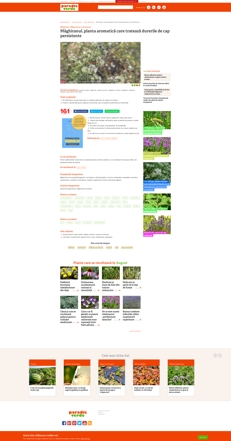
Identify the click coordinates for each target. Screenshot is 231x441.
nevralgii (104, 202)
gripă (95, 206)
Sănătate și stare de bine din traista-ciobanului (111, 286)
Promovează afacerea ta (127, 1)
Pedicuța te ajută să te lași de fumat (130, 285)
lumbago (136, 206)
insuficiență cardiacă (66, 206)
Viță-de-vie (83, 1)
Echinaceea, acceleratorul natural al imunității (88, 286)
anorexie (125, 198)
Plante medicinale (89, 22)
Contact (143, 1)
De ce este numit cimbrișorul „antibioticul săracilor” (110, 315)
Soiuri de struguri (107, 364)
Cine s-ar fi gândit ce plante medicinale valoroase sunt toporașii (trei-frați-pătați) (89, 318)
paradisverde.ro (65, 22)
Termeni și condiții (103, 411)
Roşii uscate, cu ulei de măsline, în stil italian (143, 389)
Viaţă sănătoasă (76, 22)
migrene (63, 202)
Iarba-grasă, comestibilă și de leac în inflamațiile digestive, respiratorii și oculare (157, 92)
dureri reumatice (127, 247)
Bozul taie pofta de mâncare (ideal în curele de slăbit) (156, 84)
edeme (77, 206)
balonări (107, 198)
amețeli (80, 202)
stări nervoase (135, 198)
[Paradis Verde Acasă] (69, 7)
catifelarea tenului (99, 222)
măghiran (71, 247)
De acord (203, 437)
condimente (81, 247)
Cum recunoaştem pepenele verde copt (42, 389)
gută (70, 210)
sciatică (63, 210)
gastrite (90, 198)
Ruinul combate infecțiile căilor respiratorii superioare (131, 315)
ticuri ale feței (87, 222)
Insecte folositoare (73, 364)
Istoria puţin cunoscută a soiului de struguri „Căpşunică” (110, 390)
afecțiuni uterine (115, 202)
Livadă (72, 1)
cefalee (96, 202)
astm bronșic (87, 206)
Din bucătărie (140, 364)
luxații (77, 222)
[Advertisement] (115, 16)
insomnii (72, 202)
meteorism (115, 198)
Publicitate (101, 414)
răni (62, 222)
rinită (119, 206)
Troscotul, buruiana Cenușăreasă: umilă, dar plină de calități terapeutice (155, 100)
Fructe (33, 364)
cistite (125, 202)
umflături (70, 222)
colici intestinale (79, 198)
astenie (88, 202)
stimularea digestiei (66, 198)
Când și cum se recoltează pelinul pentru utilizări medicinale (68, 317)
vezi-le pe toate (135, 331)
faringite (111, 206)
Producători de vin (105, 1)
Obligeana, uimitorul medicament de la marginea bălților (154, 130)
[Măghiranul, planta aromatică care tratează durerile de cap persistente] (100, 63)
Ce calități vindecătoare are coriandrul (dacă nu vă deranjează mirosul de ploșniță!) (156, 185)
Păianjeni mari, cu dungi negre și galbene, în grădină (76, 389)
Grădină (64, 1)
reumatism (127, 206)
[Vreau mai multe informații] (72, 133)
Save (64, 81)
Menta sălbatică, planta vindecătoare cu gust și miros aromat (155, 77)
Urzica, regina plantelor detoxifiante (155, 210)
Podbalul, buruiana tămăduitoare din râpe (67, 286)
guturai (103, 206)
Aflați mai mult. (85, 439)
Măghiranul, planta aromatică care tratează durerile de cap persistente (117, 22)
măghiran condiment (96, 247)
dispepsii (98, 198)
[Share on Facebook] (74, 290)
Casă (93, 1)
